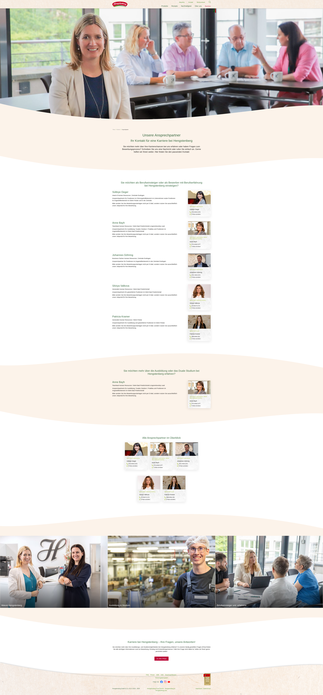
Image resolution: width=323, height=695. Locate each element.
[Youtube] (169, 682)
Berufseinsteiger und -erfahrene (231, 605)
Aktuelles (182, 2)
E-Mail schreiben (196, 214)
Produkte (164, 6)
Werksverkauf (201, 2)
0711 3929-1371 (196, 275)
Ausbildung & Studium (119, 605)
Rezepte (174, 6)
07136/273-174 (196, 305)
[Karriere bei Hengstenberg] (207, 679)
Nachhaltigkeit (186, 6)
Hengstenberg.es (170, 688)
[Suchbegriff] (209, 2)
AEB (157, 675)
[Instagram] (165, 682)
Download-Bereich (170, 675)
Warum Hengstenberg (11, 605)
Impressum (199, 688)
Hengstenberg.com (161, 690)
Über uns (198, 6)
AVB (162, 675)
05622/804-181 (196, 336)
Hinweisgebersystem (161, 678)
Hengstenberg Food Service (155, 688)
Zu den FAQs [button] (161, 659)
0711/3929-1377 (196, 244)
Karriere (208, 6)
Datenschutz (207, 688)
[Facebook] (161, 682)
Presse (152, 675)
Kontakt (190, 2)
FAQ (147, 675)
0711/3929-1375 (196, 212)
